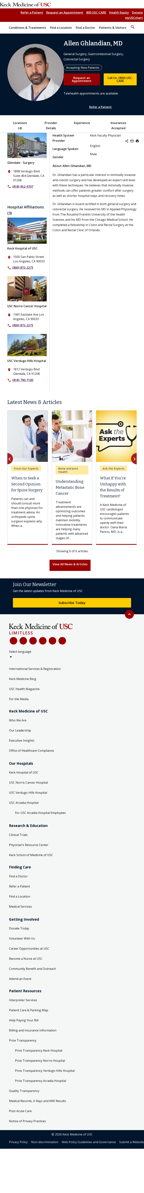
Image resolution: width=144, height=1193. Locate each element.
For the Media (18, 699)
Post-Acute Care (20, 1111)
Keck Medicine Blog (22, 679)
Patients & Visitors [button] (112, 28)
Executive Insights (21, 740)
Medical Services (20, 906)
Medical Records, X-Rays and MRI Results (37, 1101)
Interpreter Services (23, 1000)
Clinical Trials (18, 835)
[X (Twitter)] (23, 640)
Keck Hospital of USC (22, 248)
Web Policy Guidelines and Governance (89, 1142)
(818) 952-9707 (22, 187)
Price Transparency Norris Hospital (40, 1061)
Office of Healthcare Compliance (31, 751)
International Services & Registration (35, 669)
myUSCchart (134, 18)
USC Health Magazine (24, 689)
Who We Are (17, 720)
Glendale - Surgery (20, 163)
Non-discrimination (44, 1142)
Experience (82, 123)
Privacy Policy (18, 1142)
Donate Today (19, 928)
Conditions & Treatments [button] (27, 28)
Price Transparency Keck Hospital (38, 1050)
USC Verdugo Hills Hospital (26, 361)
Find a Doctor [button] (85, 28)
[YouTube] (33, 640)
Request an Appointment (64, 12)
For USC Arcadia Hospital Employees (40, 813)
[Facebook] (13, 640)
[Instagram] (52, 640)
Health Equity (119, 12)
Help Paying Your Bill (23, 1020)
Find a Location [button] (61, 28)
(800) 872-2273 (22, 268)
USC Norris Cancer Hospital (26, 306)
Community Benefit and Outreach (32, 969)
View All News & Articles (70, 564)
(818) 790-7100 (22, 380)
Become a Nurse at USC (25, 959)
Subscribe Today (72, 602)
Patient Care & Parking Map (28, 1010)
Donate (137, 12)
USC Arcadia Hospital (23, 803)
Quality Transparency (24, 1091)
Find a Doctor (18, 876)
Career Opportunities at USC (29, 948)
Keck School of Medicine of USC (31, 855)
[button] (133, 25)
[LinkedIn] (42, 640)
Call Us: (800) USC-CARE (120, 79)
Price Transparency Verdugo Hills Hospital (45, 1071)
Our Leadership (20, 730)
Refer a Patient (32, 12)
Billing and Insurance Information (32, 1030)
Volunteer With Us (22, 938)
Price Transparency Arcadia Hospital (40, 1081)
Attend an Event (20, 979)
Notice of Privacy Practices (27, 1121)
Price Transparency (22, 1040)
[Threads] (62, 640)
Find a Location (19, 896)
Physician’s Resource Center (28, 845)
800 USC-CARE (96, 12)
